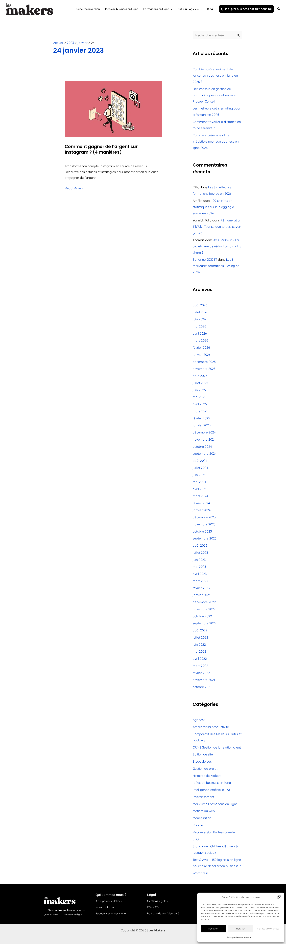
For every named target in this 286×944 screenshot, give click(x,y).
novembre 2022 (204, 609)
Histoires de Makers (207, 776)
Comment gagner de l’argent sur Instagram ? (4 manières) (101, 149)
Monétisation (202, 818)
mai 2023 (199, 567)
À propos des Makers (108, 901)
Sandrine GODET (205, 259)
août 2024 (200, 461)
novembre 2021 (204, 680)
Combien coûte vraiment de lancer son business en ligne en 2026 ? (215, 75)
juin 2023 (199, 560)
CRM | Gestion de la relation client (217, 747)
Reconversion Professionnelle (214, 832)
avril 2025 (200, 404)
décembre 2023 (204, 517)
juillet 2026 (200, 312)
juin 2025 (199, 390)
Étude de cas (202, 761)
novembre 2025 (204, 369)
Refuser (240, 928)
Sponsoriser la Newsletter (111, 913)
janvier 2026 (202, 355)
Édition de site (203, 754)
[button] (279, 897)
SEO (196, 839)
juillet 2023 (200, 553)
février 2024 (201, 503)
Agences (199, 720)
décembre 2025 (204, 362)
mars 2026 (200, 340)
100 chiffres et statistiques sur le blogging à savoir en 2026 (213, 207)
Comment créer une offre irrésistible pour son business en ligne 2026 (216, 141)
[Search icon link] (278, 9)
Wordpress (201, 873)
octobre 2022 (202, 616)
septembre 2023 (204, 538)
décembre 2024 (204, 432)
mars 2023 (200, 581)
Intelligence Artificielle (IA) (211, 790)
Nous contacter (104, 907)
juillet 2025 (200, 383)
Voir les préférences (268, 928)
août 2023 (200, 545)
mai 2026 (199, 326)
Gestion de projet (205, 769)
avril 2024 (200, 489)
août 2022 (200, 630)
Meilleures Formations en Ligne (215, 804)
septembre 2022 (205, 623)
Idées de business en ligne (212, 783)
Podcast (198, 825)
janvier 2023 (202, 595)
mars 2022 (200, 666)
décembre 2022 (204, 602)
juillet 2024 (200, 468)
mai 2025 (199, 397)
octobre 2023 (202, 531)
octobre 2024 (202, 447)
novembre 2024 (204, 439)
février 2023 (201, 588)
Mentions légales (157, 901)
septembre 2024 (204, 453)
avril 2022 (200, 659)
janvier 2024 (202, 510)
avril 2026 (200, 333)
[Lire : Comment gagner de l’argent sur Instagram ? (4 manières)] (113, 109)
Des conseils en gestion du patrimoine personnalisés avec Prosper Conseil (215, 95)
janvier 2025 (202, 425)
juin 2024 (199, 475)
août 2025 (200, 376)
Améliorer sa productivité (211, 727)
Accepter (213, 928)
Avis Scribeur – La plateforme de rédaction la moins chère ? (217, 246)
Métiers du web (204, 811)
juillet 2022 (200, 637)
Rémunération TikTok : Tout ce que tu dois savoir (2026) (217, 226)
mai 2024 (199, 482)
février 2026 (201, 347)
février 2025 (201, 418)
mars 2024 (200, 496)
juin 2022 (199, 644)
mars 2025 (200, 411)
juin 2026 (199, 319)
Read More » (74, 187)
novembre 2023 (204, 524)
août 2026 (200, 305)
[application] (170, 9)
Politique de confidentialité (239, 937)
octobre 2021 (202, 687)
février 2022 (201, 673)
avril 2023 (200, 574)
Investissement (203, 797)
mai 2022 (199, 651)
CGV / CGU (153, 907)
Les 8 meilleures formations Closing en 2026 (216, 265)
